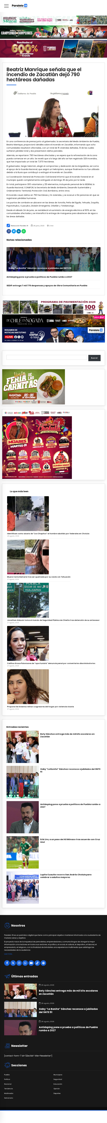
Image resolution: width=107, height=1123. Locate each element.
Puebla (7, 1075)
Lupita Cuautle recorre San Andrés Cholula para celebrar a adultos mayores (65, 876)
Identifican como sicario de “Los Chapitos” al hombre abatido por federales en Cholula (48, 533)
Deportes (57, 1093)
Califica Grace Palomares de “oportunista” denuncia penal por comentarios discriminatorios (51, 663)
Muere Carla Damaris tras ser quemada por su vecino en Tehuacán (38, 577)
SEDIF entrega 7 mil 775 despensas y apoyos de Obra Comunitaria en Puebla (47, 285)
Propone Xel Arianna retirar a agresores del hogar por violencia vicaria (40, 706)
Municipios (58, 1075)
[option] (53, 112)
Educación (58, 1084)
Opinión (57, 1089)
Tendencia (8, 1089)
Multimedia (8, 1093)
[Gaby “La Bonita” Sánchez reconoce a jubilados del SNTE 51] (53, 259)
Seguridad (58, 1079)
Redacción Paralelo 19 (19, 226)
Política (7, 1079)
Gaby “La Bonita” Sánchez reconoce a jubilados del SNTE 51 (40, 268)
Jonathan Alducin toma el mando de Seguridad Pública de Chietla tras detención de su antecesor (53, 620)
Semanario (8, 1098)
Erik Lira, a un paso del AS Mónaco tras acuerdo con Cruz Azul (70, 840)
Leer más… (8, 954)
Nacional (7, 1084)
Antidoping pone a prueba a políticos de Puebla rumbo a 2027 (39, 277)
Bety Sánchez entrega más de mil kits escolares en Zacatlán (67, 735)
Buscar (94, 358)
